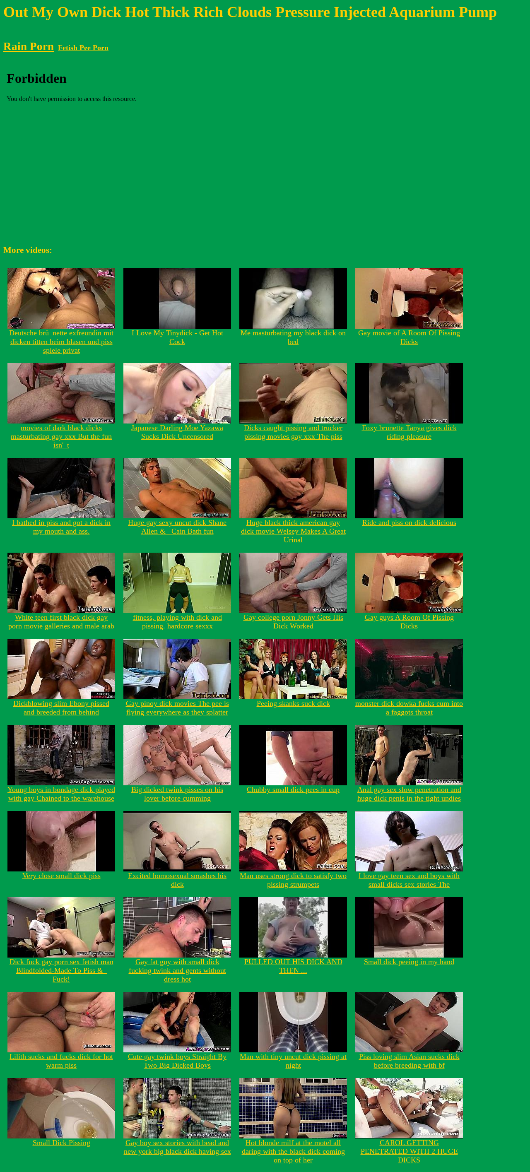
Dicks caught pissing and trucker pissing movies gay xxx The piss (293, 432)
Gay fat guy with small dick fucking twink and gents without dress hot (177, 970)
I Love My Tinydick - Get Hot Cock (177, 337)
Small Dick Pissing (61, 1142)
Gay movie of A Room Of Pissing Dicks (409, 337)
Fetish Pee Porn (83, 47)
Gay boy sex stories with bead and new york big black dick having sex (177, 1146)
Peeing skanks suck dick (293, 703)
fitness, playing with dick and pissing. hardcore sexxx (177, 621)
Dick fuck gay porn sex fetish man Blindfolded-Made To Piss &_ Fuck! (61, 970)
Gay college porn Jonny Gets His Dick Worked (293, 621)
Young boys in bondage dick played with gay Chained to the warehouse (61, 793)
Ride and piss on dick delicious (409, 522)
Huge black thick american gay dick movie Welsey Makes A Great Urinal (293, 531)
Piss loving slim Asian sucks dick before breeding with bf (409, 1060)
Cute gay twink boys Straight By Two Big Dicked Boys (177, 1060)
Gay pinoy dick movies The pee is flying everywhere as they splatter (177, 707)
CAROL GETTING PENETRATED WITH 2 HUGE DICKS (409, 1151)
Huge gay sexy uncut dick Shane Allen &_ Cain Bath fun (177, 526)
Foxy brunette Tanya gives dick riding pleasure (409, 432)
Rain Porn (28, 46)
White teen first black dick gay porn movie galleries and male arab (61, 621)
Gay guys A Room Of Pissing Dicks (409, 621)
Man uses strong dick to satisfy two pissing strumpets (293, 879)
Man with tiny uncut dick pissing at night (293, 1060)
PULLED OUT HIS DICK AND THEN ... (293, 966)
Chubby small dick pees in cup (293, 789)
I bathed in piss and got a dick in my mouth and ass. (61, 526)
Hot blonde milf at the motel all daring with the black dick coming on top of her (293, 1151)
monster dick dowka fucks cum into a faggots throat (409, 707)
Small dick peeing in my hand (409, 962)
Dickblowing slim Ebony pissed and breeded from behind (61, 707)
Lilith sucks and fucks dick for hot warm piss (61, 1060)
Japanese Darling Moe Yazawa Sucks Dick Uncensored (177, 432)
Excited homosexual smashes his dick (177, 879)
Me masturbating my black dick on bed (293, 337)
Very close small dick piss (61, 875)
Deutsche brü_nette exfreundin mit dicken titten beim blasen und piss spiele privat (61, 341)
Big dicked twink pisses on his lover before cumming (177, 793)
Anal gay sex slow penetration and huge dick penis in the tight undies (409, 793)
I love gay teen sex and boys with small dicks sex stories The (409, 879)
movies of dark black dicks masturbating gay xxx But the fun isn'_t (61, 436)
